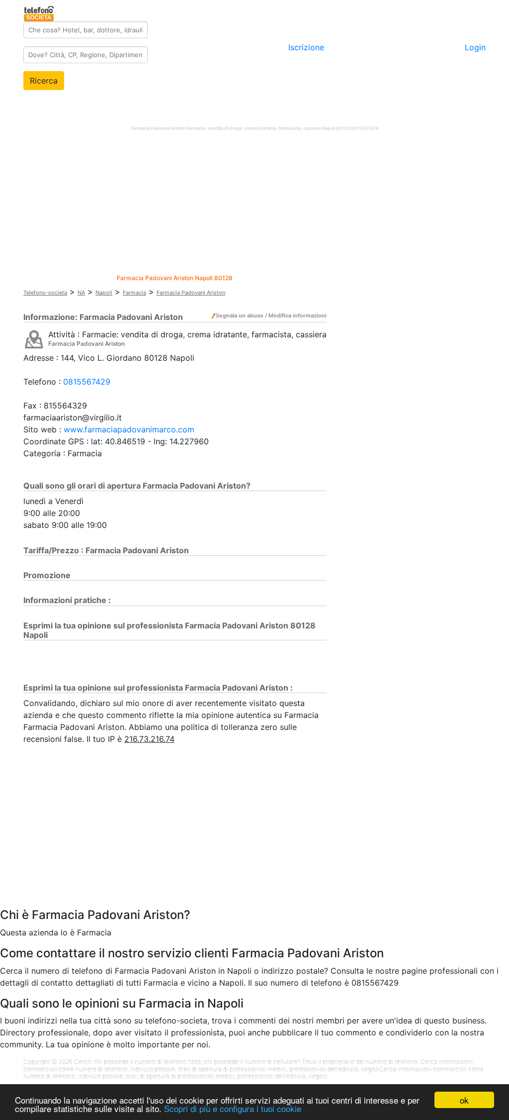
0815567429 (86, 382)
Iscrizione (306, 47)
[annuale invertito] (34, 338)
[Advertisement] (254, 205)
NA (81, 292)
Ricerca (44, 81)
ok (464, 1100)
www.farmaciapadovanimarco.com (129, 429)
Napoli (103, 292)
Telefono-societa (45, 292)
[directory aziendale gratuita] (39, 12)
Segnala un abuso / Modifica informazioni (271, 315)
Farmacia (134, 292)
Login (475, 47)
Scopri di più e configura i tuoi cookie (232, 1108)
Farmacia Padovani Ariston (191, 292)
